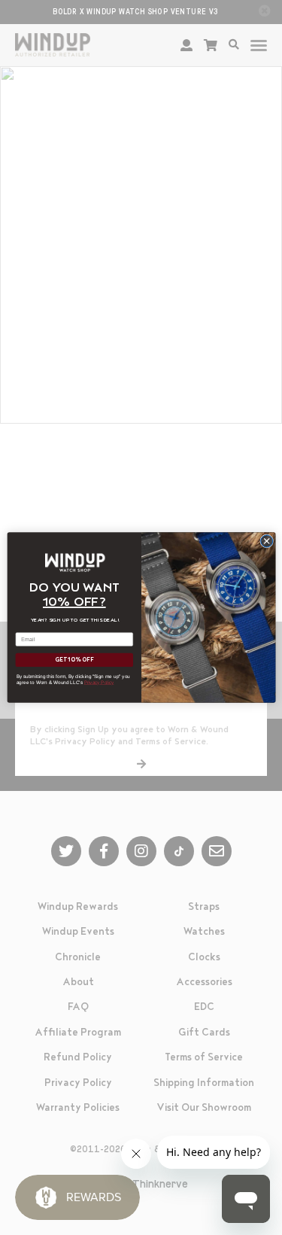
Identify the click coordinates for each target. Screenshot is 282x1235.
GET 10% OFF (74, 660)
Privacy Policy (98, 682)
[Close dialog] (266, 541)
